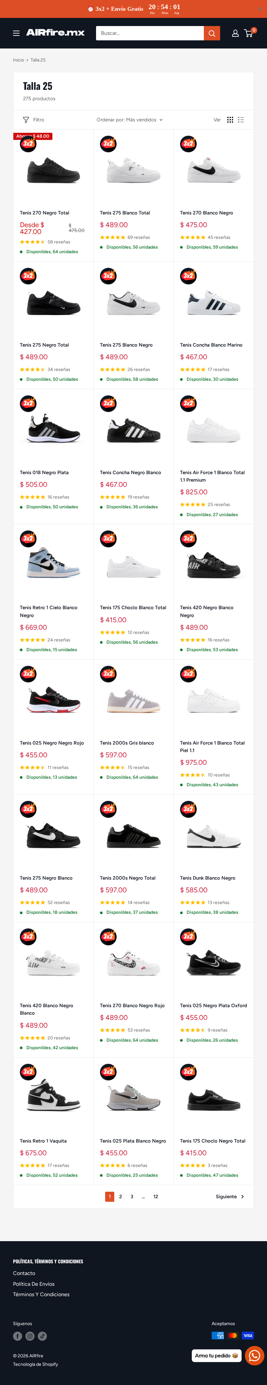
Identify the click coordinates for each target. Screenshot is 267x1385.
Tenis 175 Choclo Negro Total (213, 1141)
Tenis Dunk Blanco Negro (207, 878)
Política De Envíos (33, 1284)
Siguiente (226, 1197)
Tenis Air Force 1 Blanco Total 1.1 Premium (212, 476)
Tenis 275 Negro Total (44, 345)
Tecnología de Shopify (35, 1364)
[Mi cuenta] (235, 33)
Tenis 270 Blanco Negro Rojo (132, 1005)
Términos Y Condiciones (41, 1294)
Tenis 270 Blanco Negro (206, 213)
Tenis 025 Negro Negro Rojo (52, 743)
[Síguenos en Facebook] (17, 1336)
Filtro (38, 120)
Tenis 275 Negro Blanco (46, 878)
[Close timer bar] (260, 9)
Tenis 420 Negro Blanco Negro (206, 611)
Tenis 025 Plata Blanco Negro (133, 1141)
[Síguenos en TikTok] (42, 1336)
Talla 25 (38, 60)
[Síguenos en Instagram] (30, 1336)
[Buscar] (212, 33)
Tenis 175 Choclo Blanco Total (133, 607)
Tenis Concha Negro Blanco (130, 472)
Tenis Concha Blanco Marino (211, 345)
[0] (249, 33)
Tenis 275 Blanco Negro (126, 345)
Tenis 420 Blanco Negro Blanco (46, 1009)
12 (155, 1197)
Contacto (24, 1273)
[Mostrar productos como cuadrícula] (230, 120)
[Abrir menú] (16, 33)
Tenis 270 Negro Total (44, 213)
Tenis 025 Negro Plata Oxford (213, 1005)
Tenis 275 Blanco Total (125, 213)
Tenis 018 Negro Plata (44, 472)
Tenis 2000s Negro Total (128, 878)
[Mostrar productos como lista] (241, 120)
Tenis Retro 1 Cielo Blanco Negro (48, 611)
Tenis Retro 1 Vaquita (43, 1141)
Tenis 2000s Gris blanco (127, 743)
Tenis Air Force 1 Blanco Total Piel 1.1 (212, 746)
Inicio (18, 60)
